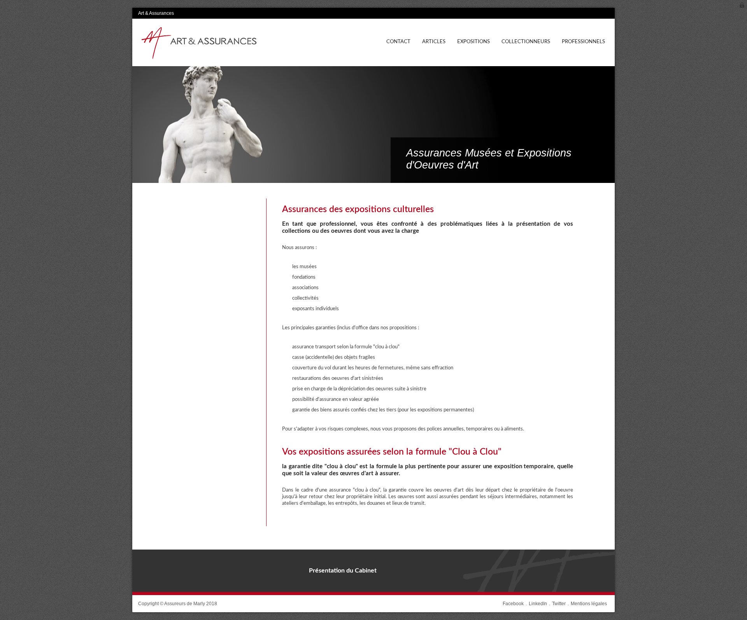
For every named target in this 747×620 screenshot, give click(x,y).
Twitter (559, 603)
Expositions (473, 41)
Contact (398, 41)
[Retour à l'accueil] (198, 43)
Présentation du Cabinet (343, 570)
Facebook (513, 603)
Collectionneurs (526, 41)
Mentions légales (589, 603)
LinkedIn (538, 603)
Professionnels (583, 41)
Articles (433, 41)
